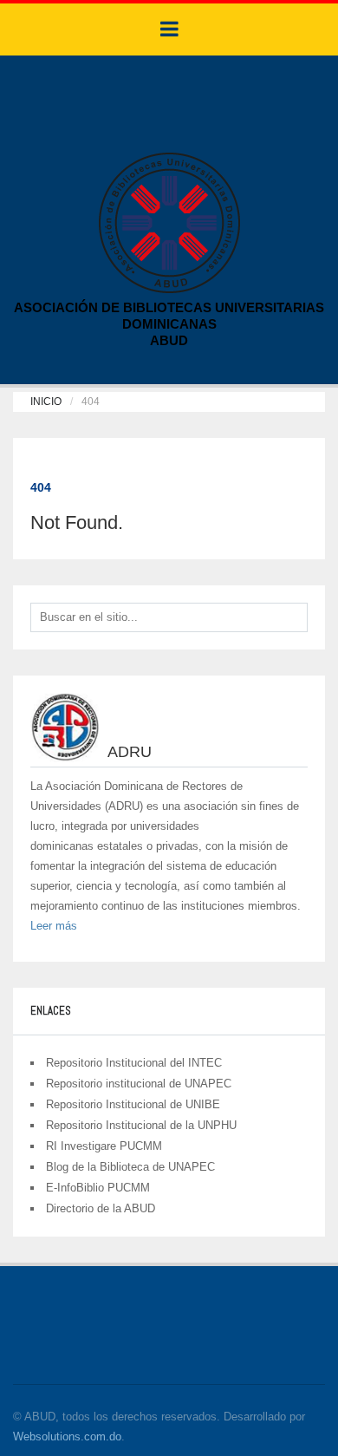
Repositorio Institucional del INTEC (134, 1062)
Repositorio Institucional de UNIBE (133, 1104)
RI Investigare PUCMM (104, 1145)
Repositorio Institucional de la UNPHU (141, 1125)
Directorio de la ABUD (100, 1208)
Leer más (53, 925)
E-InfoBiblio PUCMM (98, 1187)
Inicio (46, 401)
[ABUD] (169, 222)
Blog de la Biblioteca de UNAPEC (130, 1166)
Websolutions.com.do (67, 1436)
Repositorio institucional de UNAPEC (138, 1083)
